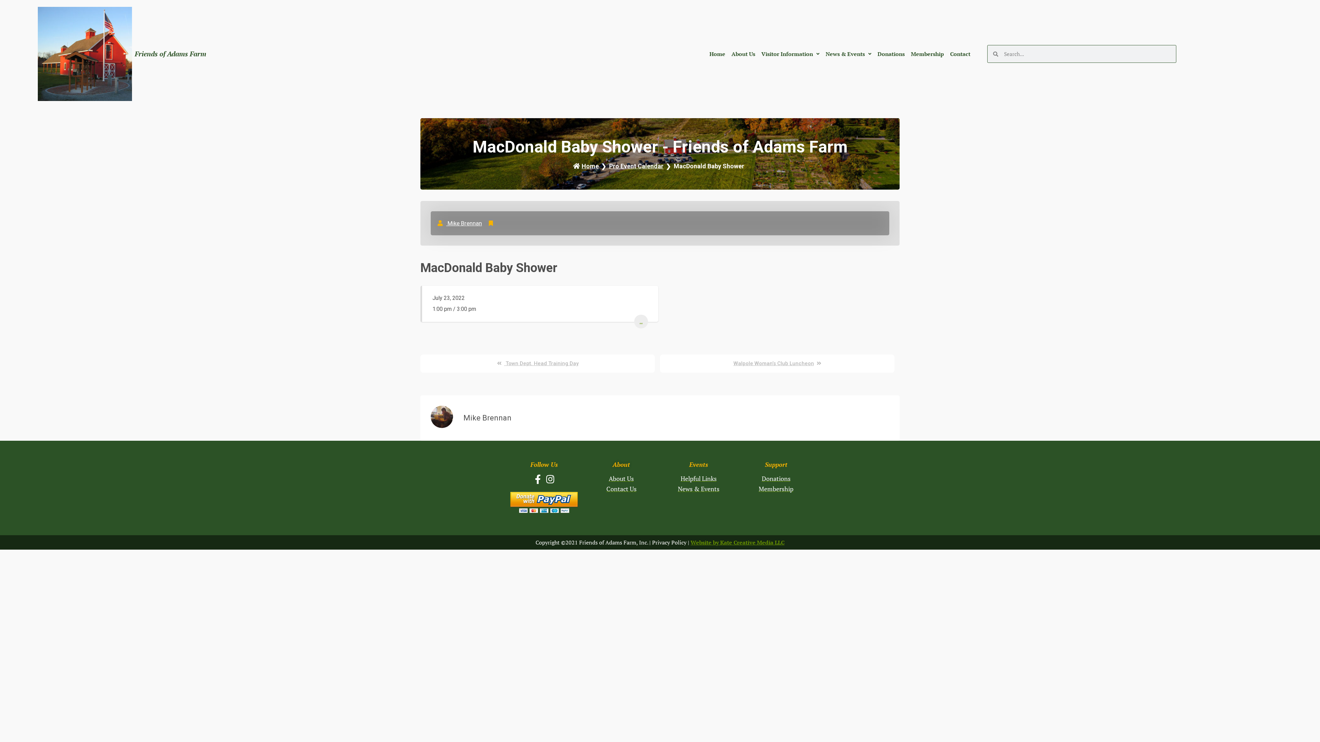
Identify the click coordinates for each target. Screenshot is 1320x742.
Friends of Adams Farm (170, 53)
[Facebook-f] (537, 479)
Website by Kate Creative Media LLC (737, 542)
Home (717, 54)
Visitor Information (787, 54)
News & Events (845, 54)
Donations (891, 54)
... (641, 321)
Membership (927, 54)
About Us (743, 54)
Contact (960, 54)
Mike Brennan (464, 223)
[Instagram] (550, 479)
